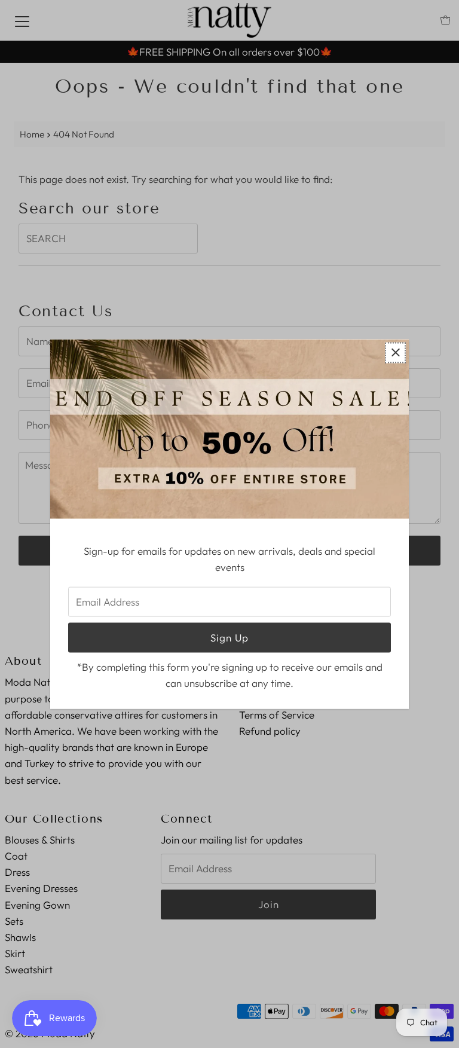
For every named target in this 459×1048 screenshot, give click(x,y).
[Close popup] (395, 352)
